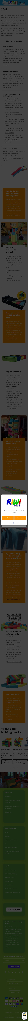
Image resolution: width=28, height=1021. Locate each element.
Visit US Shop (8, 518)
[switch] (24, 1019)
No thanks (20, 518)
